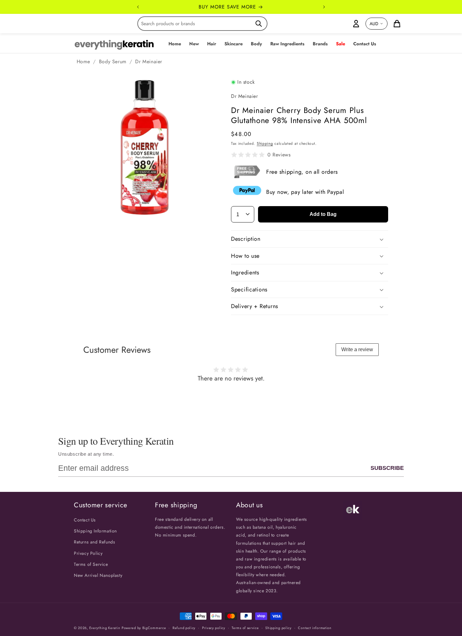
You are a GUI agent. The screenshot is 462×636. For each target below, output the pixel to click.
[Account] (356, 24)
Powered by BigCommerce (144, 627)
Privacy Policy (88, 553)
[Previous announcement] (138, 7)
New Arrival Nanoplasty (98, 575)
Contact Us (85, 520)
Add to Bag (323, 214)
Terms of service (245, 627)
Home (83, 61)
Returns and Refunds (94, 542)
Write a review (357, 349)
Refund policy (184, 627)
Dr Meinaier (148, 61)
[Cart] (397, 24)
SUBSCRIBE (387, 468)
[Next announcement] (324, 7)
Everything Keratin (104, 627)
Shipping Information (95, 531)
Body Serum (112, 61)
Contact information (314, 627)
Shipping (265, 143)
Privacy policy (213, 627)
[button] (194, 44)
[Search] (258, 23)
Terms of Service (91, 564)
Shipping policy (278, 627)
